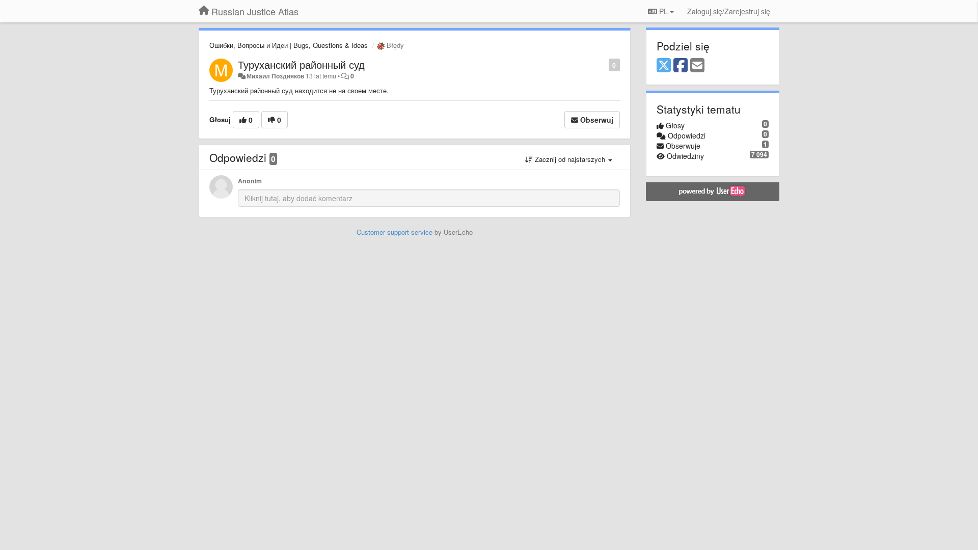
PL (663, 11)
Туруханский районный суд (301, 64)
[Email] (697, 65)
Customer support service (394, 232)
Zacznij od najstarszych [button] (570, 159)
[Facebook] (680, 65)
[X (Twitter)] (664, 65)
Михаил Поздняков (275, 75)
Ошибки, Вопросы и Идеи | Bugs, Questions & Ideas (288, 45)
